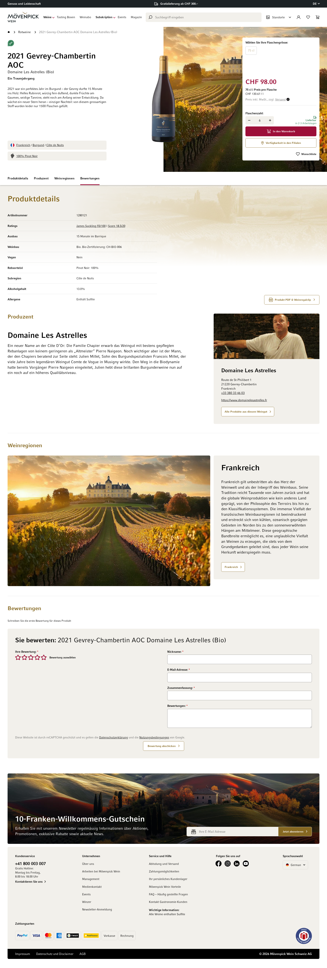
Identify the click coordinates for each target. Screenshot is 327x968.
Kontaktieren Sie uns (29, 881)
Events (122, 17)
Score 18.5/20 (116, 225)
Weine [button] (47, 17)
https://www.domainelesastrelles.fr (244, 400)
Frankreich (23, 144)
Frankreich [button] (231, 566)
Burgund (38, 144)
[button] (316, 4)
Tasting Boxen (66, 17)
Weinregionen (64, 178)
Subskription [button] (104, 17)
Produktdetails (18, 178)
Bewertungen (90, 178)
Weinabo (85, 17)
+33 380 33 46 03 (233, 392)
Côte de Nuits (55, 144)
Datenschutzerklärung (113, 737)
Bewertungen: (176, 705)
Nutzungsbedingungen (154, 737)
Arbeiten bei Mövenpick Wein (101, 871)
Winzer (86, 901)
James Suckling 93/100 (91, 225)
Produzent (41, 178)
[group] (280, 57)
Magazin (136, 17)
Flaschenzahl (254, 113)
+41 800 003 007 (30, 863)
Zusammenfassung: (180, 687)
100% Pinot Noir (27, 155)
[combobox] (204, 17)
